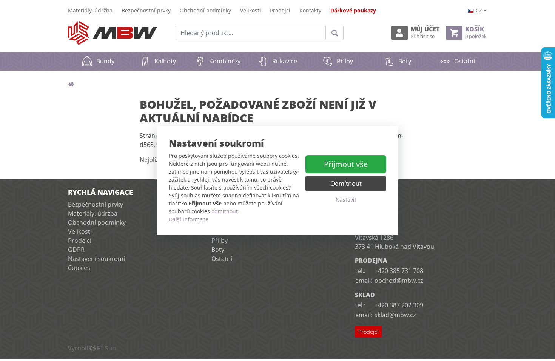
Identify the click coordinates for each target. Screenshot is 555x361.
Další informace (188, 219)
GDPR (76, 249)
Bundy (105, 61)
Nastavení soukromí (96, 259)
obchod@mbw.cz (399, 280)
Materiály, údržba (90, 10)
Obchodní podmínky (205, 10)
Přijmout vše (346, 164)
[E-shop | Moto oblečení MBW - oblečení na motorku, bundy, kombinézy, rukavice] (112, 33)
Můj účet (424, 33)
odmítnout (224, 211)
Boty (404, 61)
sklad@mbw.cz (395, 315)
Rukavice (284, 61)
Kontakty (310, 10)
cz (479, 10)
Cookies (79, 268)
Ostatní (464, 61)
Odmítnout (346, 183)
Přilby (345, 61)
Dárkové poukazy (353, 10)
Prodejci (280, 10)
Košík (476, 33)
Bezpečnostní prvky (146, 10)
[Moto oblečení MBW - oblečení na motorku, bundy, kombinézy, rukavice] (71, 84)
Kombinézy (224, 61)
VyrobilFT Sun (92, 348)
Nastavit (346, 199)
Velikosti (250, 10)
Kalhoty (165, 61)
